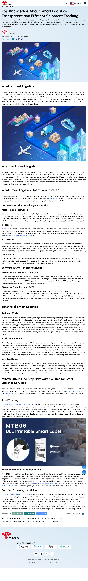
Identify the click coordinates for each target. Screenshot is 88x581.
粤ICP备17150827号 (31, 562)
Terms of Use (49, 562)
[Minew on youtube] (52, 554)
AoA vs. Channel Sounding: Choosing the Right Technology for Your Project (32, 521)
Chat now (84, 467)
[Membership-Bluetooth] (23, 547)
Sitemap (40, 562)
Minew (12, 33)
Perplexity (31, 513)
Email (84, 472)
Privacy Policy (58, 562)
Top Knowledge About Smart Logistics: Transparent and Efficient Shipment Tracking (35, 518)
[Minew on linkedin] (36, 554)
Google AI (43, 513)
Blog (11, 6)
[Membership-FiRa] (51, 547)
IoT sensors (6, 229)
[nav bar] (84, 3)
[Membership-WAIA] (64, 547)
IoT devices (51, 198)
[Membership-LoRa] (37, 547)
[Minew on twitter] (47, 554)
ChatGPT (19, 513)
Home (6, 6)
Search (67, 3)
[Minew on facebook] (41, 554)
